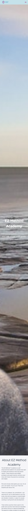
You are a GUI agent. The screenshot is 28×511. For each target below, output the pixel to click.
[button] (26, 2)
